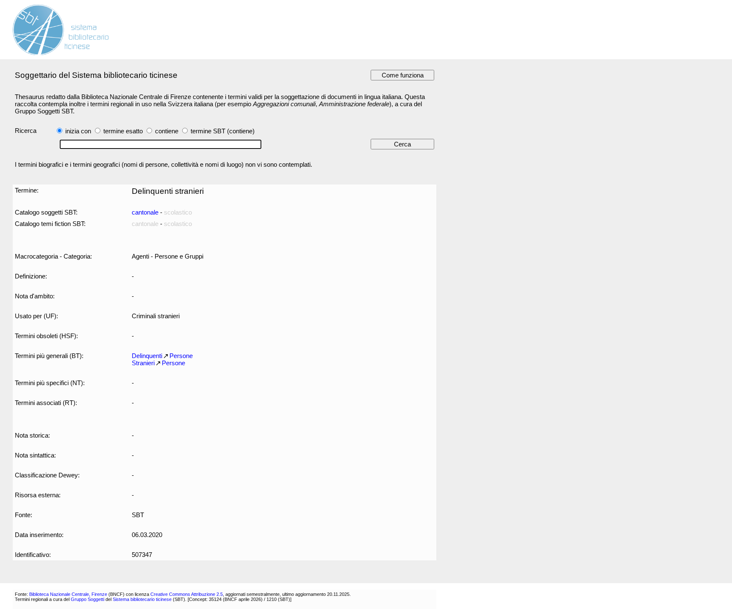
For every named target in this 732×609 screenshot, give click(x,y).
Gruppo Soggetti (87, 599)
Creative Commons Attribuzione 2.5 (186, 594)
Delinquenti (147, 355)
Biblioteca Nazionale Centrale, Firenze (68, 594)
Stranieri (143, 363)
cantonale (145, 212)
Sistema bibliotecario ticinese (142, 599)
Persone (181, 355)
